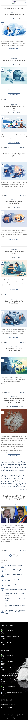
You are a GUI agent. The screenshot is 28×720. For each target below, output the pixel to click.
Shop (5, 714)
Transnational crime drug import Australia (14, 488)
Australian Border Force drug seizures (18, 464)
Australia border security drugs (15, 462)
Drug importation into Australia (15, 472)
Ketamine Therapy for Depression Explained (14, 155)
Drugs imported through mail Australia (13, 478)
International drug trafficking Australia (13, 481)
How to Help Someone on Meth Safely (14, 252)
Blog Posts (14, 12)
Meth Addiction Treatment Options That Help (14, 350)
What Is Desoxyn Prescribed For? (14, 15)
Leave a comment (23, 54)
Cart (9, 714)
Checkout (13, 714)
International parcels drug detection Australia (11, 483)
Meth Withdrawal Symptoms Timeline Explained (14, 202)
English (17, 1)
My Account (20, 714)
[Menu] (2, 3)
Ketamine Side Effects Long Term (14, 60)
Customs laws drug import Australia (13, 467)
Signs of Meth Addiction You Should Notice (14, 302)
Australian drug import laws (7, 465)
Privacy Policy (14, 715)
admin (21, 406)
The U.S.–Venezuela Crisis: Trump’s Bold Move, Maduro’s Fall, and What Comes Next (14, 498)
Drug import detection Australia (11, 470)
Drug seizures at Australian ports (8, 475)
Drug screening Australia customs (18, 473)
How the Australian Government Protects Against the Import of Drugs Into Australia (14, 400)
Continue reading (14, 48)
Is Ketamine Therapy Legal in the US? (14, 107)
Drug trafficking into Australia (11, 477)
